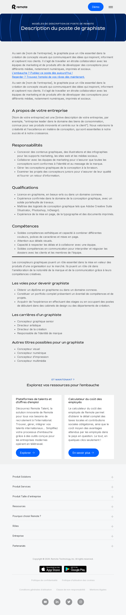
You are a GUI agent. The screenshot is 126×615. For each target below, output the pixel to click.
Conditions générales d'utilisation (35, 589)
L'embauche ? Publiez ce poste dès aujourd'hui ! (42, 73)
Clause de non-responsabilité (70, 589)
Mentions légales (98, 589)
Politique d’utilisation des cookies (78, 580)
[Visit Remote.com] (19, 6)
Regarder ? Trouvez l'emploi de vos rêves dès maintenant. (48, 76)
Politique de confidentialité (44, 580)
